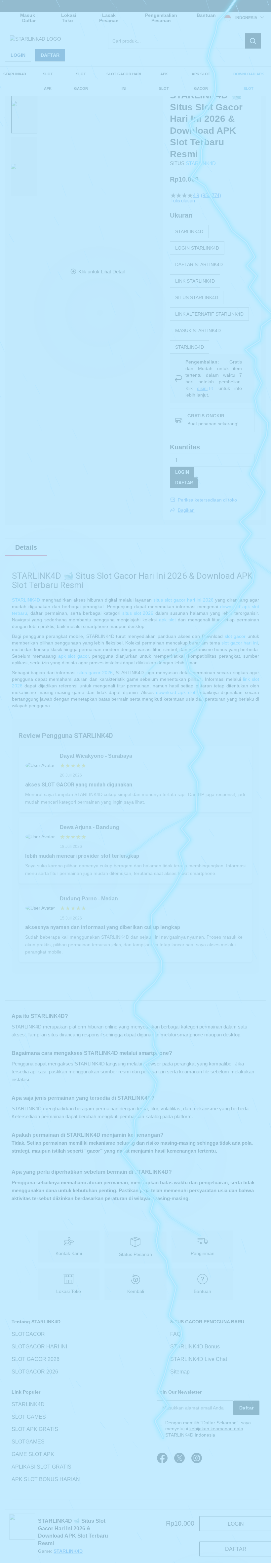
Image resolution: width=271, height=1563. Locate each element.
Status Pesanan (135, 1254)
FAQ (175, 1334)
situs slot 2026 (138, 613)
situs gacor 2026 (95, 672)
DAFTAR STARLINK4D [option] (199, 264)
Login (18, 55)
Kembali (135, 1291)
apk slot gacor (73, 656)
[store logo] (35, 38)
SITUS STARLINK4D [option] (196, 297)
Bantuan (206, 15)
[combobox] (184, 41)
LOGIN (182, 472)
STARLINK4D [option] (189, 231)
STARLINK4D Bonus (195, 1346)
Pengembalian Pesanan (161, 18)
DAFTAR (184, 482)
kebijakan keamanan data (216, 1428)
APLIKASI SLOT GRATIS (41, 1467)
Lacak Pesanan (109, 18)
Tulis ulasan (183, 200)
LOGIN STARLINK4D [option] (197, 248)
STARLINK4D (201, 163)
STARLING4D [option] (189, 347)
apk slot (167, 619)
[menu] (135, 81)
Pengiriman (202, 1253)
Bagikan (186, 510)
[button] (24, 103)
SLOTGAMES (28, 1441)
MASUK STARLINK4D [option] (198, 330)
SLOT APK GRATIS (35, 1429)
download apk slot (175, 692)
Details (26, 547)
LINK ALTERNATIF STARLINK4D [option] (209, 314)
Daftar (50, 55)
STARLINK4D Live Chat (198, 1359)
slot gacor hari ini (239, 642)
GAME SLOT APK (33, 1454)
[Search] (253, 41)
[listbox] (212, 289)
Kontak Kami (69, 1253)
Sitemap (180, 1371)
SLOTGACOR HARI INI (39, 1346)
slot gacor (235, 636)
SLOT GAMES (29, 1417)
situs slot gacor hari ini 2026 (183, 600)
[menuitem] (14, 74)
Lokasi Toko (68, 18)
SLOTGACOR (28, 1334)
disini (202, 388)
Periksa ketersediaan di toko (207, 500)
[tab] (26, 547)
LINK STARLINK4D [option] (195, 281)
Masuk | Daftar (29, 18)
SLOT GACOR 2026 (35, 1359)
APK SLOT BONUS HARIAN (46, 1479)
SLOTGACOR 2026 (35, 1371)
